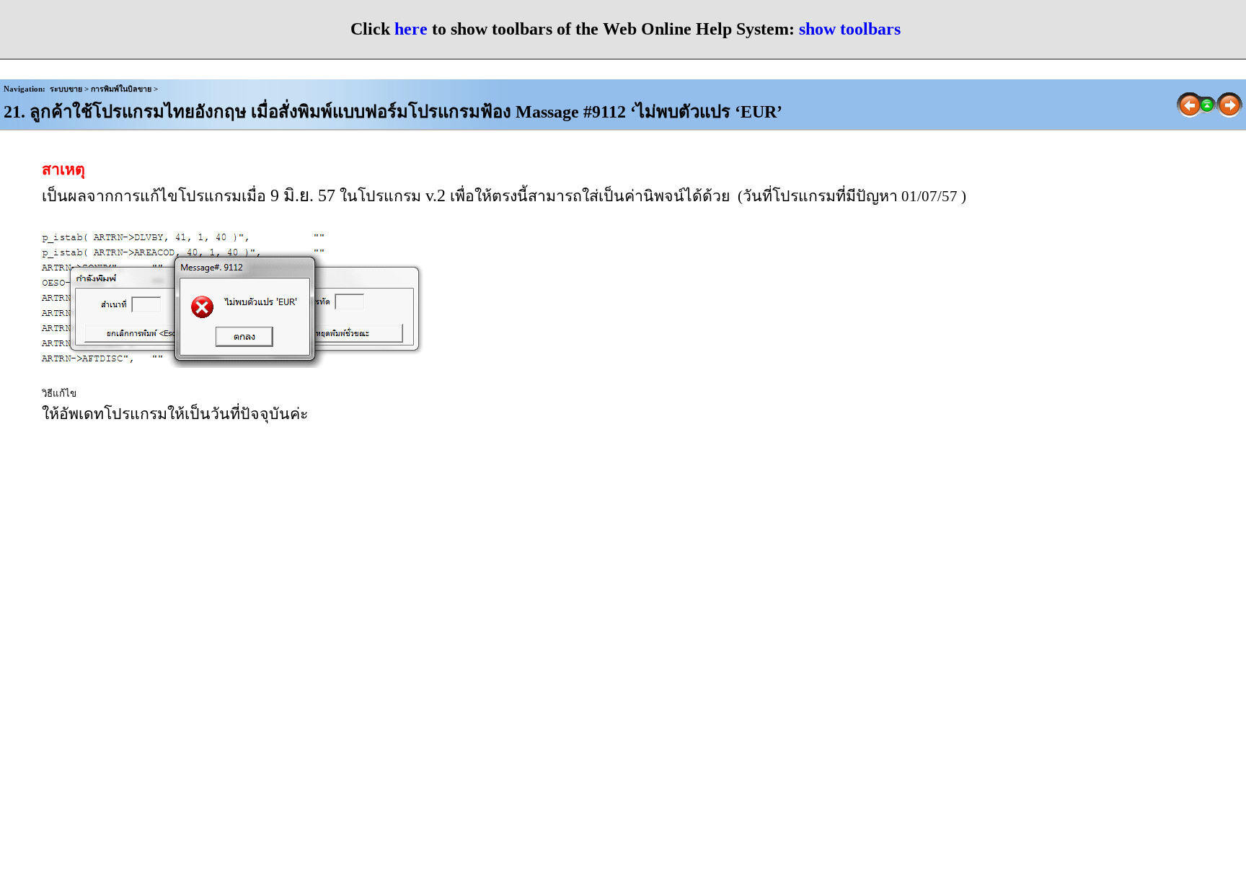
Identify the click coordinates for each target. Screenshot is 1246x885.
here (411, 28)
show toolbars (850, 28)
